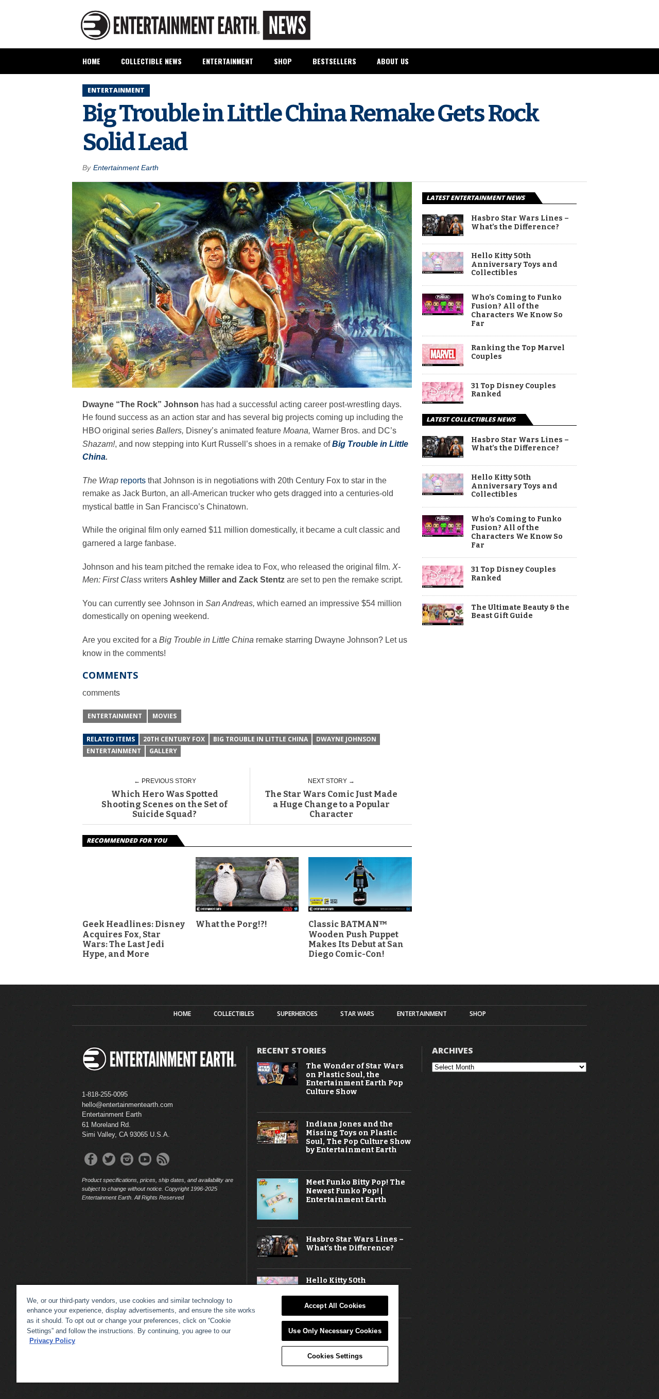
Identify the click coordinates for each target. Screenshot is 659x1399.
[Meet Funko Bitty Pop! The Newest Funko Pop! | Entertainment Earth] (277, 1217)
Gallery (163, 751)
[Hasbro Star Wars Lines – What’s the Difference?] (442, 233)
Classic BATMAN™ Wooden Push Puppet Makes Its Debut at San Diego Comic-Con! (356, 939)
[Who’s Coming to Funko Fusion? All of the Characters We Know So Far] (442, 312)
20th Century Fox (174, 739)
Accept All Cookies (335, 1306)
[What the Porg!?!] (247, 908)
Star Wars (357, 1014)
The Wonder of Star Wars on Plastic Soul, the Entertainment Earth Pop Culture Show (355, 1079)
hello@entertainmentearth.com (127, 1105)
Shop (283, 61)
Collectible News (151, 61)
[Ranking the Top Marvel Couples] (442, 363)
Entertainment (227, 61)
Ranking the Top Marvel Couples (518, 352)
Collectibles (234, 1014)
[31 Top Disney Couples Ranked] (442, 400)
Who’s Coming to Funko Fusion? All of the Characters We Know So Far (517, 311)
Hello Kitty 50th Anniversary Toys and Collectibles (514, 265)
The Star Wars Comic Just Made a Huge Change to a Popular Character (331, 804)
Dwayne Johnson (346, 739)
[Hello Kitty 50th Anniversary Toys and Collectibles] (442, 270)
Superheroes (297, 1014)
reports (133, 480)
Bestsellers (334, 61)
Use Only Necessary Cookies (334, 1331)
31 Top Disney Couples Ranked (513, 390)
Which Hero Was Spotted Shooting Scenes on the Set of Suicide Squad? (164, 804)
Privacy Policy (52, 1341)
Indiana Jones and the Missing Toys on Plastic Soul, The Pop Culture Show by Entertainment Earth (358, 1137)
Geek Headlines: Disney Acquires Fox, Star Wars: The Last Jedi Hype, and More (133, 939)
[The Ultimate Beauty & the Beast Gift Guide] (442, 622)
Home (91, 61)
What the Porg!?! (231, 924)
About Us (393, 61)
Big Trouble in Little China (260, 739)
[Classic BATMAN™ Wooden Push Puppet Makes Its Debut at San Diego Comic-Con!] (360, 908)
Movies (164, 716)
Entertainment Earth (126, 167)
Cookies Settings (334, 1356)
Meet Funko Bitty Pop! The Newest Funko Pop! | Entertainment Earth (355, 1191)
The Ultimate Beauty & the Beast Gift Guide (520, 612)
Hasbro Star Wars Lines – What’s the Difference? (520, 222)
